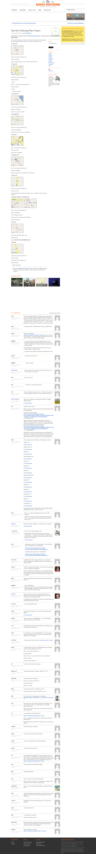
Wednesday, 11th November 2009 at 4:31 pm (16, 329)
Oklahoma (51, 59)
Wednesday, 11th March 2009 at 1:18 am (16, 358)
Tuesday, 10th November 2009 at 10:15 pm (16, 817)
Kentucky (51, 58)
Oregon (50, 61)
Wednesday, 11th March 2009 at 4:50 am (16, 569)
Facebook (73, 18)
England (50, 55)
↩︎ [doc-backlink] (17, 271)
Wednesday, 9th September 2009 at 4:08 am (16, 796)
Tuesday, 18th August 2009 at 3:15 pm (16, 788)
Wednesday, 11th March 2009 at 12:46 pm (16, 596)
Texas (50, 65)
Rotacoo (81, 842)
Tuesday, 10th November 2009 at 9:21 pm (16, 606)
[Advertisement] (28, 27)
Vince (12, 625)
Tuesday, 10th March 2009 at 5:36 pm (15, 336)
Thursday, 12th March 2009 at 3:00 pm (16, 635)
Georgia (50, 56)
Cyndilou (13, 594)
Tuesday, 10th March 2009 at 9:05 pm (15, 526)
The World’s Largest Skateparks (75, 23)
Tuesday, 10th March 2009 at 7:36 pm (15, 409)
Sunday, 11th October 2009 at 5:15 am (16, 803)
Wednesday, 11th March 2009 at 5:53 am (16, 588)
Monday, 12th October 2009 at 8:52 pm (16, 810)
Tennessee (51, 64)
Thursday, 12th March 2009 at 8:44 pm (16, 642)
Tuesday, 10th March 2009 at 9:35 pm (15, 562)
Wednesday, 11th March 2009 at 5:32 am (16, 580)
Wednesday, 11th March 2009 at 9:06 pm (16, 621)
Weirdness (51, 70)
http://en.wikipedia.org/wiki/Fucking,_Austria (34, 715)
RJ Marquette (14, 370)
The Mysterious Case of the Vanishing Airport (24, 23)
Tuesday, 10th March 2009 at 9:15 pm (15, 533)
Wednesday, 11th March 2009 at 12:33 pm (16, 372)
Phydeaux (13, 523)
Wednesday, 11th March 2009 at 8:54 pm (16, 613)
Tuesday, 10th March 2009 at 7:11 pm (15, 394)
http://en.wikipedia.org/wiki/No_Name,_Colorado (35, 831)
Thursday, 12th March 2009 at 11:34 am (16, 546)
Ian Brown (28, 33)
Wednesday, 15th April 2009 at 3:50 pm (16, 758)
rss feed (71, 15)
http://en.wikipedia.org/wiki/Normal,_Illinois (34, 761)
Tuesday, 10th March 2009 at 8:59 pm (15, 442)
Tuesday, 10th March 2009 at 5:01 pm (15, 318)
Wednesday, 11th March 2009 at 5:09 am (16, 365)
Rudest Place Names (32, 36)
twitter (80, 15)
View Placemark (28, 403)
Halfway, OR (21, 268)
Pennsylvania (51, 62)
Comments (52, 43)
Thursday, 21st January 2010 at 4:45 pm (16, 832)
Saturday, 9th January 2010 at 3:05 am (16, 824)
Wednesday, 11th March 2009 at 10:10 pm (16, 628)
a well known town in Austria (46, 640)
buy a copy (80, 40)
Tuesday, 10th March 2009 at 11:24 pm (15, 343)
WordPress (74, 843)
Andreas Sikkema (15, 399)
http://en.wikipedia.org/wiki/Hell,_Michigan (34, 335)
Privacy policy (74, 846)
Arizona (50, 53)
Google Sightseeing (46, 3)
